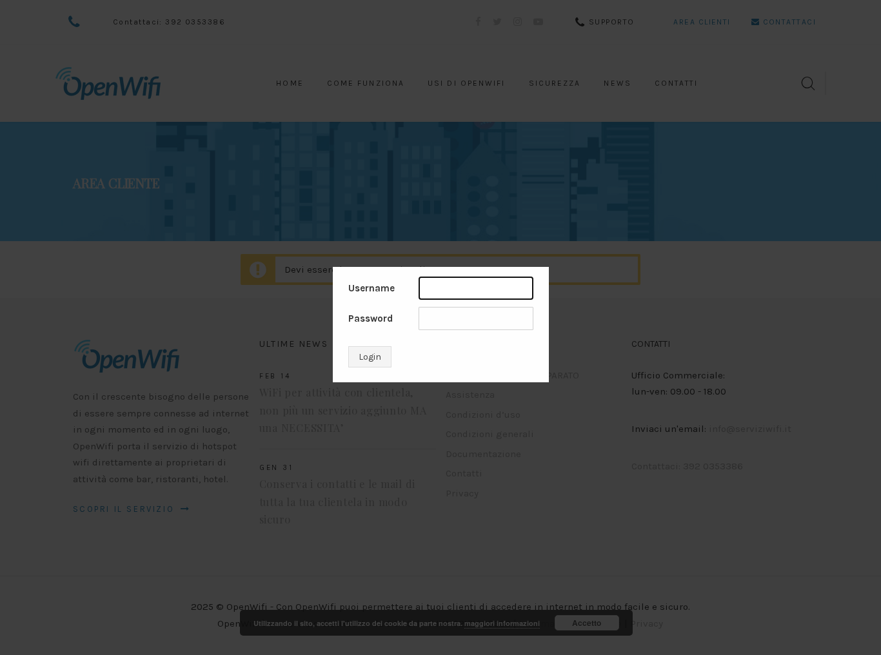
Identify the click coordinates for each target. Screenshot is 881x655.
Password (370, 318)
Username (371, 288)
